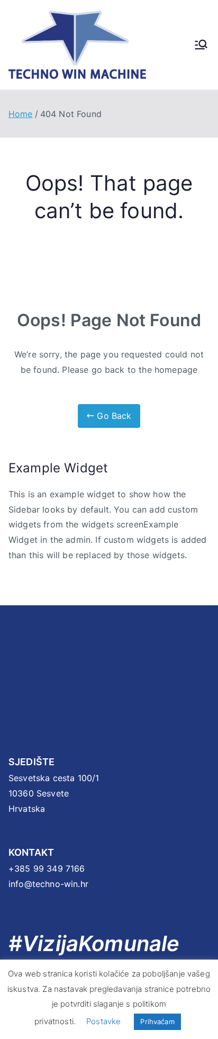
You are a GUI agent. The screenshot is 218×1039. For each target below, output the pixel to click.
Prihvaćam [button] (157, 1021)
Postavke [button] (103, 1021)
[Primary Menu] (201, 44)
